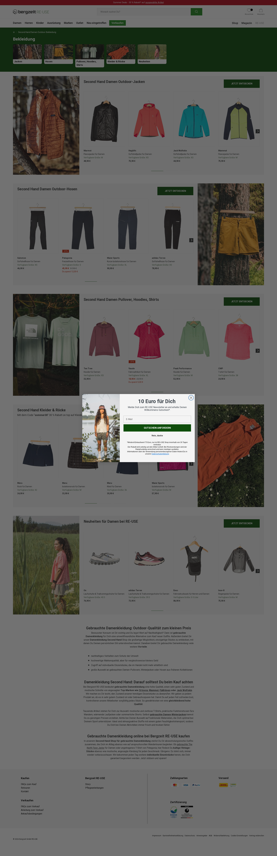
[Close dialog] (191, 397)
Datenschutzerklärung (160, 454)
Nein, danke (157, 435)
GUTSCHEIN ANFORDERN (157, 427)
